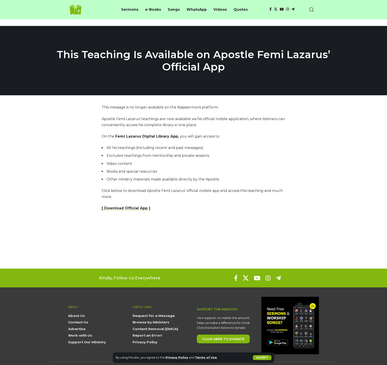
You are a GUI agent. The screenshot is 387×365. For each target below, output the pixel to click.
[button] (262, 357)
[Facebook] (270, 9)
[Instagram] (287, 9)
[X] (276, 9)
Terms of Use (206, 357)
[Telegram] (293, 9)
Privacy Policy (177, 357)
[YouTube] (282, 9)
